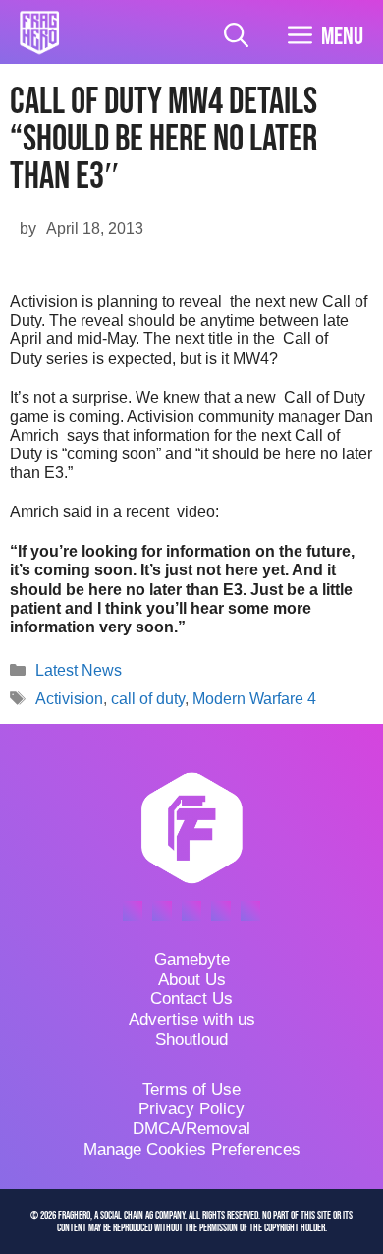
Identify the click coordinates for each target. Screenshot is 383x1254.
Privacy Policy (191, 1109)
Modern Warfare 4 (254, 698)
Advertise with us (192, 1019)
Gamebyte (192, 959)
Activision (69, 698)
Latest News (78, 670)
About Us (192, 979)
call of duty (148, 698)
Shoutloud (191, 1039)
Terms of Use (191, 1089)
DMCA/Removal (191, 1128)
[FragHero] (39, 32)
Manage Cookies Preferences (192, 1149)
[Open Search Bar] (236, 37)
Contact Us (191, 998)
